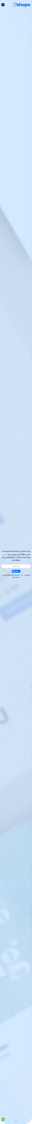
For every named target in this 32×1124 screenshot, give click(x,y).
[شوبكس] (21, 5)
